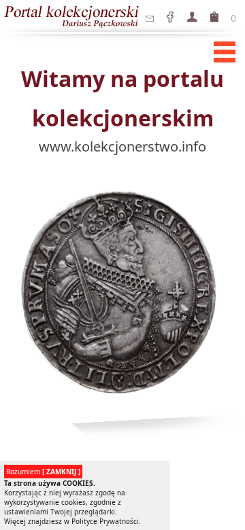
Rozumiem (43, 471)
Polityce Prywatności (105, 521)
